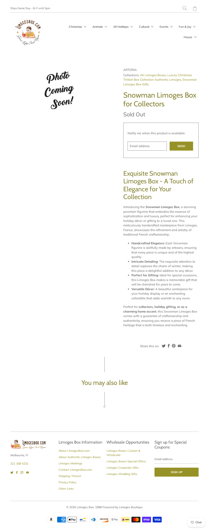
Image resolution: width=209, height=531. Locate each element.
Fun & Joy (185, 27)
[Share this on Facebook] (168, 346)
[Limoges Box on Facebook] (17, 472)
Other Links (66, 488)
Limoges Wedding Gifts (122, 474)
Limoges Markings (70, 463)
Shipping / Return (70, 476)
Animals (98, 27)
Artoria (130, 70)
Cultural (144, 27)
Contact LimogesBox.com (75, 470)
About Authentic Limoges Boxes (80, 457)
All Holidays (121, 27)
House (188, 37)
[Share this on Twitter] (163, 346)
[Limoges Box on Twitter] (11, 472)
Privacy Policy (67, 482)
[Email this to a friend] (179, 346)
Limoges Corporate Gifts (123, 467)
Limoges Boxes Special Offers (126, 461)
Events (164, 27)
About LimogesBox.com (74, 451)
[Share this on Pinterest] (173, 346)
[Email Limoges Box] (27, 472)
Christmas (76, 27)
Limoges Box (85, 507)
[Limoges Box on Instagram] (21, 472)
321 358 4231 (19, 463)
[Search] (185, 8)
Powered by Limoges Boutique (122, 507)
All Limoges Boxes (153, 75)
